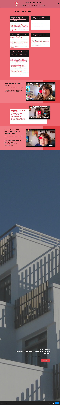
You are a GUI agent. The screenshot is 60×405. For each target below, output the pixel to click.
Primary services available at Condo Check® (38, 18)
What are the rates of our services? (19, 34)
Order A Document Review (9, 145)
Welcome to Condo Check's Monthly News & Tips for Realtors (33, 353)
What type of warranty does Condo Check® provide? (38, 35)
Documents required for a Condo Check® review (11, 143)
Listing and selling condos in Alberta (44, 349)
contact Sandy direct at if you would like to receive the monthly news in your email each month (38, 356)
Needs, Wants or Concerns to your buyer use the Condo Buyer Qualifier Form (13, 91)
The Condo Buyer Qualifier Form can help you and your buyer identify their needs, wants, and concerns (18, 119)
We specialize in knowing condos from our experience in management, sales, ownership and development (19, 53)
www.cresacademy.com (17, 140)
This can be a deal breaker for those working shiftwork (16, 115)
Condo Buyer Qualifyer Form (9, 142)
